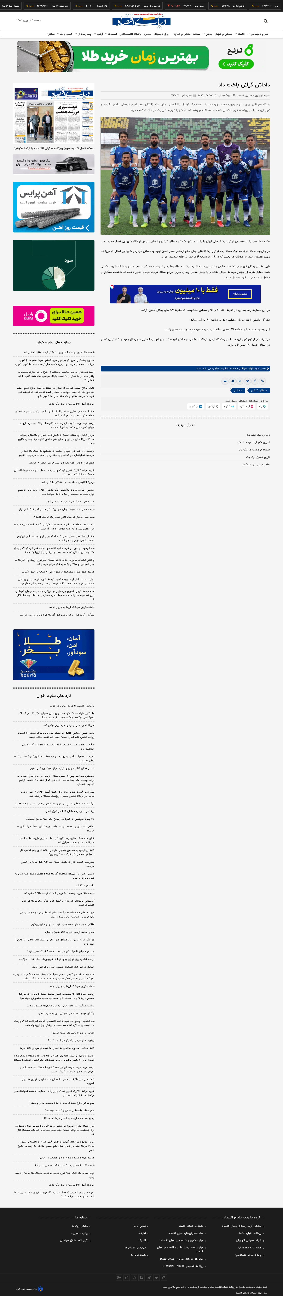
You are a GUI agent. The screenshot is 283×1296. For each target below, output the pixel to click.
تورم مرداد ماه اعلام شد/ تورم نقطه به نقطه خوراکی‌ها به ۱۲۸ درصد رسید (54, 1175)
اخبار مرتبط (185, 425)
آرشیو (99, 34)
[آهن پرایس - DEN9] (53, 207)
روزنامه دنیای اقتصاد (249, 1233)
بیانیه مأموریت (79, 1233)
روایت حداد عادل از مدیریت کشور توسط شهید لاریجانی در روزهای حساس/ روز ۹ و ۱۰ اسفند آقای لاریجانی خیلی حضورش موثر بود (56, 581)
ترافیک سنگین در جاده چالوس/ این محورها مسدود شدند (60, 1006)
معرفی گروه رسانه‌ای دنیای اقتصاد (241, 1226)
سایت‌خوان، (253, 369)
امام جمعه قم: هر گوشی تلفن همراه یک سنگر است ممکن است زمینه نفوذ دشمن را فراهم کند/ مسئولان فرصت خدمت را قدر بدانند (53, 977)
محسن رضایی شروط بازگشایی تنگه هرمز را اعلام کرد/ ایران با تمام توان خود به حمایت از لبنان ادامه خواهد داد (56, 492)
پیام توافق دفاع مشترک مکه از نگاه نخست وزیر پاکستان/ (61, 1103)
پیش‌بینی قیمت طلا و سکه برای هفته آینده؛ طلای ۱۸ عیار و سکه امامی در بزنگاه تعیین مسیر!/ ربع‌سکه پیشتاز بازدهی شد (57, 794)
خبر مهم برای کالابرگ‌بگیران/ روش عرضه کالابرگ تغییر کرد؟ (60, 952)
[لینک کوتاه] (262, 381)
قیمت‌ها (112, 34)
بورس (208, 34)
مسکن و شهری (223, 34)
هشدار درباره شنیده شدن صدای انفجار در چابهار (66, 1158)
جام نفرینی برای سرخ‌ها (256, 465)
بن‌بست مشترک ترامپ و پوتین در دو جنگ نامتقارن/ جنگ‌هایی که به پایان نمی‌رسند (53, 759)
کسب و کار (66, 34)
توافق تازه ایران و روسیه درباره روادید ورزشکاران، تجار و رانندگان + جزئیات (55, 829)
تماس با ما (139, 1226)
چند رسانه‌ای (84, 34)
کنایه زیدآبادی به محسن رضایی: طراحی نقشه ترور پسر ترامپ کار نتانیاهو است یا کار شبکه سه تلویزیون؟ (57, 852)
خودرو (147, 34)
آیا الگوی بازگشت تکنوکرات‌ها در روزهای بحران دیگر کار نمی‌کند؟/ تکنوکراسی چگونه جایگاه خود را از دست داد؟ (57, 715)
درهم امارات (212, 6)
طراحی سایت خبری (29, 1289)
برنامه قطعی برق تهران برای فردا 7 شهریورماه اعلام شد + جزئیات (56, 959)
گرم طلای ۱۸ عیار (34, 6)
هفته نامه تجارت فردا (249, 1248)
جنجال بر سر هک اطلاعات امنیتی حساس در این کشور (63, 967)
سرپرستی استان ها (135, 1248)
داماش (238, 391)
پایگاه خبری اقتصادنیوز (248, 1255)
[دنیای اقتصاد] (141, 21)
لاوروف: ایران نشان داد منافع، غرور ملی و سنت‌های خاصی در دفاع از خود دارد (54, 942)
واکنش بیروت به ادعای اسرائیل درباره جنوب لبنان (66, 1013)
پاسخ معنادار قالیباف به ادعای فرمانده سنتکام (68, 1118)
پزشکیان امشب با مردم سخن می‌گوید (72, 706)
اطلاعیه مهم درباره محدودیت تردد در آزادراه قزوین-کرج (62, 924)
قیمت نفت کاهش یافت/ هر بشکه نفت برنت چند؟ (64, 1165)
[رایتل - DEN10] (53, 316)
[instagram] (164, 1277)
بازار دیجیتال (161, 34)
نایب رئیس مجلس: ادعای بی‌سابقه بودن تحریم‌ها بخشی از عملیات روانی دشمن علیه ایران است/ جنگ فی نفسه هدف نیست (55, 735)
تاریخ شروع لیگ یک (258, 457)
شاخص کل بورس (125, 6)
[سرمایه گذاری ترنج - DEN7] (141, 56)
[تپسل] (112, 287)
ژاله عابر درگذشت (84, 886)
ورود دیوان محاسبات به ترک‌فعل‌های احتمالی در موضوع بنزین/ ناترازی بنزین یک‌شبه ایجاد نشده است (57, 915)
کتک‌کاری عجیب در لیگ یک (254, 450)
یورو (250, 6)
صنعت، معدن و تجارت (186, 34)
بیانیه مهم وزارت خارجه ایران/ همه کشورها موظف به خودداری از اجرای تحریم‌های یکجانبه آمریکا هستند (57, 425)
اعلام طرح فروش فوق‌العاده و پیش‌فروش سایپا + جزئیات (61, 463)
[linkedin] (240, 381)
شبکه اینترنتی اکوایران (248, 1241)
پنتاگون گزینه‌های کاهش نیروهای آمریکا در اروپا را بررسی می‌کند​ (57, 615)
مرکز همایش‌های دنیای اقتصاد (185, 1233)
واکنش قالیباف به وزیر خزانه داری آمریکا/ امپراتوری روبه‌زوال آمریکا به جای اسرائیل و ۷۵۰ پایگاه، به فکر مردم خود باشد (54, 562)
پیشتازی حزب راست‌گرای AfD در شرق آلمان (69, 811)
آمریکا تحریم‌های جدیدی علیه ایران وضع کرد (69, 725)
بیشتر (51, 34)
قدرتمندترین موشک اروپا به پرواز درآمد (71, 607)
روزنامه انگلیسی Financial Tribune (183, 1266)
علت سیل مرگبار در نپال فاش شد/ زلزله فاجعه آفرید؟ (64, 517)
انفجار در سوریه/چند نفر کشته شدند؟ (72, 1033)
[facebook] (255, 381)
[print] (225, 381)
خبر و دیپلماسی (259, 34)
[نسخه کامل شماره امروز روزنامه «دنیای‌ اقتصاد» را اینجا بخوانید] (53, 113)
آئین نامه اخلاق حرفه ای (74, 1241)
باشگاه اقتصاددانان (130, 34)
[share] (134, 1277)
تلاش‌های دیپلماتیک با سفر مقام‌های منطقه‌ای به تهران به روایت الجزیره (57, 1081)
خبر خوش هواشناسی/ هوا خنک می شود (70, 502)
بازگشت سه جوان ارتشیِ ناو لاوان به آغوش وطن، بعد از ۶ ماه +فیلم (54, 804)
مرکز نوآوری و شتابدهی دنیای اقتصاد (182, 1241)
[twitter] (247, 381)
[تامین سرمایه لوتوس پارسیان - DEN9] (53, 265)
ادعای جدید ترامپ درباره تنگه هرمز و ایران (69, 932)
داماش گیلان (259, 391)
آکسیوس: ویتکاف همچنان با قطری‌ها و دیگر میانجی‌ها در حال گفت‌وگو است (58, 903)
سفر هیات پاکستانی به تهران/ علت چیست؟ (69, 1111)
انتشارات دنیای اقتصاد (191, 1226)
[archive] (119, 1277)
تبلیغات (142, 1233)
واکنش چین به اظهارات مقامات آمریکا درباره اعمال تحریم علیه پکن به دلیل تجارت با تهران (54, 876)
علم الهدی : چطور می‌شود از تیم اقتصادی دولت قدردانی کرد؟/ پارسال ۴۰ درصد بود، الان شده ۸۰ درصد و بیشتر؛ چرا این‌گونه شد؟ (54, 550)
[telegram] (232, 381)
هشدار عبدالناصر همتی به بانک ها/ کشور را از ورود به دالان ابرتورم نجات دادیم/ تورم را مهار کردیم (55, 538)
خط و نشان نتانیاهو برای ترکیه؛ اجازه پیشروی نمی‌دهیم (62, 768)
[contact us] (126, 1277)
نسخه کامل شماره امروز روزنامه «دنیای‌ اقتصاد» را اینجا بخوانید (54, 148)
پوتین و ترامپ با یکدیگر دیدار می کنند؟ (71, 1040)
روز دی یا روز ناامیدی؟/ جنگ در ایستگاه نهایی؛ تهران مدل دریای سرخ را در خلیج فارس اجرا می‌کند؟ (54, 1195)
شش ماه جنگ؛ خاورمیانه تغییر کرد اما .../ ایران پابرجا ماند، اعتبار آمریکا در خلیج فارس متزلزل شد (56, 840)
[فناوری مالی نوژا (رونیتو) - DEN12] (53, 654)
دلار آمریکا (76, 6)
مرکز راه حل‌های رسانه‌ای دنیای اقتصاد (181, 1259)
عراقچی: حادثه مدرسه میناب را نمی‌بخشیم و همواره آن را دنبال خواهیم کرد (58, 747)
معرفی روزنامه (80, 1226)
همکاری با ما (138, 1255)
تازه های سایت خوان (54, 696)
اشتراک (142, 1241)
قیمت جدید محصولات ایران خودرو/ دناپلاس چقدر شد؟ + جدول (56, 509)
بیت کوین (173, 6)
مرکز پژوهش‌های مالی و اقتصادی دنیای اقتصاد (180, 1250)
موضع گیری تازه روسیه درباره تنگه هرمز (71, 404)
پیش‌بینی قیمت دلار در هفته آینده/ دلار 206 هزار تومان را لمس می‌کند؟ (57, 864)
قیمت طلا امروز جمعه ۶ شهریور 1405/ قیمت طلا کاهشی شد (59, 893)
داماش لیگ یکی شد (258, 435)
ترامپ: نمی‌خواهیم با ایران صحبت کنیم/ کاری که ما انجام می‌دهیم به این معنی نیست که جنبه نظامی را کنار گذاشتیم (53, 527)
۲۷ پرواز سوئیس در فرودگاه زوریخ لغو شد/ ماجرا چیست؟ (60, 819)
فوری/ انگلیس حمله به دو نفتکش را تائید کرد (67, 482)
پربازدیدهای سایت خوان (54, 342)
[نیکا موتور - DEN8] (53, 164)
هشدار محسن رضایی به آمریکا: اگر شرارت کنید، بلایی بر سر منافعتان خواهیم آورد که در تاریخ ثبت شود (54, 414)
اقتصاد (241, 34)
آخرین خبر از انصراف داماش (253, 442)
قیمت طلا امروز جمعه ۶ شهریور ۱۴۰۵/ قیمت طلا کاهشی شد (59, 353)
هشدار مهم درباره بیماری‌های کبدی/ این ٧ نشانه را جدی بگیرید (58, 572)
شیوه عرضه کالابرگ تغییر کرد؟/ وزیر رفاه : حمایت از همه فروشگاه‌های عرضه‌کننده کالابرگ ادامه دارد (54, 472)
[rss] (141, 1277)
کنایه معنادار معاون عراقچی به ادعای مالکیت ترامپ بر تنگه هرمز (57, 1048)
